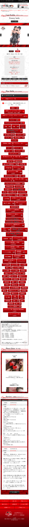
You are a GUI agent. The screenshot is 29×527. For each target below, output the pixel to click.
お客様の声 (14, 504)
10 (21, 352)
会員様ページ (7, 507)
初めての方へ (5, 504)
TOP (23, 10)
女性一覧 (14, 501)
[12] (26, 352)
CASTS (26, 10)
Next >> (23, 352)
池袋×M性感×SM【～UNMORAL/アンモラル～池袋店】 (11, 10)
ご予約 (21, 507)
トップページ (5, 501)
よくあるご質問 (24, 504)
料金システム (24, 501)
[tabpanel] (14, 35)
